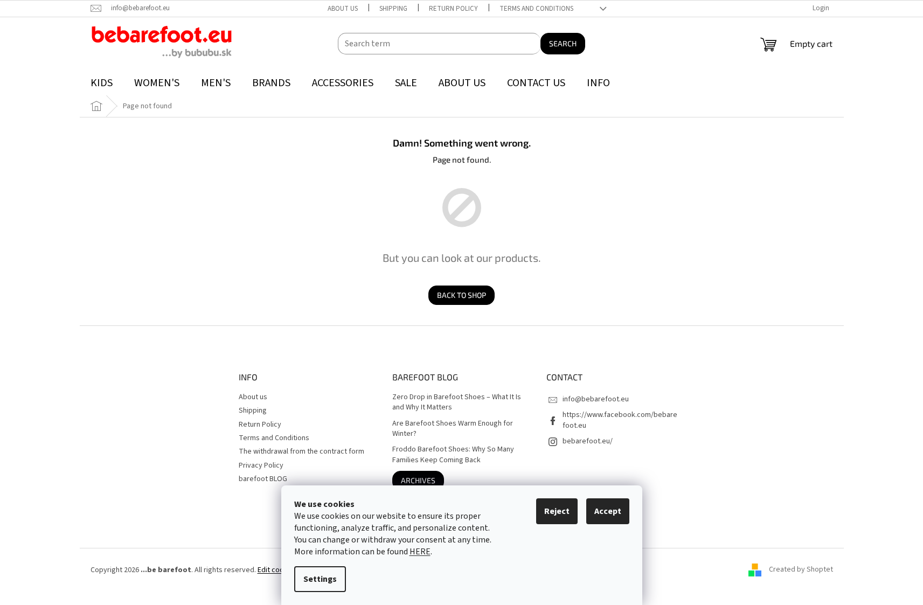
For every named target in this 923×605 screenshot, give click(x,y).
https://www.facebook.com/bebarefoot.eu (620, 419)
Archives (418, 480)
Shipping (393, 8)
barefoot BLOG (263, 479)
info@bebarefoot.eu (596, 399)
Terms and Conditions (536, 8)
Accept (607, 511)
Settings (320, 579)
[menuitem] (101, 83)
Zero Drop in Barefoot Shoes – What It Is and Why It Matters (456, 402)
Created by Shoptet (801, 570)
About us (343, 8)
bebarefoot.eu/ (588, 441)
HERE (420, 552)
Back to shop (461, 295)
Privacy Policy (261, 465)
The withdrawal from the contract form (301, 451)
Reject (557, 511)
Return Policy (453, 8)
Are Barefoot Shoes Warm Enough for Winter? (452, 429)
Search (563, 43)
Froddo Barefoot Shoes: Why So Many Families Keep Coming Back (453, 454)
